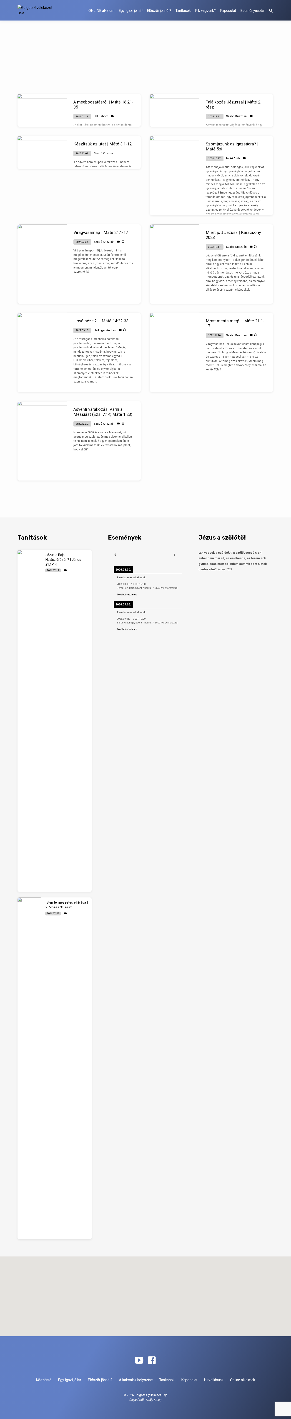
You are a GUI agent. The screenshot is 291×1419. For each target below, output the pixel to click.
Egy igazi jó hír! (131, 10)
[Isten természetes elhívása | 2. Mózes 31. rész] (30, 1068)
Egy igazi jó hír (69, 1380)
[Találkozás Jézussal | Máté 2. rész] (174, 110)
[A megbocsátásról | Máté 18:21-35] (42, 110)
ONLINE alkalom (101, 10)
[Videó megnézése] (113, 116)
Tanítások (183, 10)
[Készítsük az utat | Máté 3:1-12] (42, 152)
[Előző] (115, 555)
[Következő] (174, 555)
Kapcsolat (228, 10)
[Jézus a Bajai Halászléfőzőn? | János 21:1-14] (30, 721)
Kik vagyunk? (205, 10)
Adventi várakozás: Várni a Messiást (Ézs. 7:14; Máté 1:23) (102, 412)
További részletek (127, 594)
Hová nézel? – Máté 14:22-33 (100, 320)
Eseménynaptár (252, 10)
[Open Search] (270, 11)
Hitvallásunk (213, 1380)
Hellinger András (105, 330)
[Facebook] (152, 1360)
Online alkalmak (242, 1380)
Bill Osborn (101, 116)
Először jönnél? (159, 10)
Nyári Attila (233, 158)
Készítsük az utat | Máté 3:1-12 (102, 144)
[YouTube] (139, 1360)
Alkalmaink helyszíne (136, 1380)
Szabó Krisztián (236, 116)
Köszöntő (43, 1380)
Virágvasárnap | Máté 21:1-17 (100, 232)
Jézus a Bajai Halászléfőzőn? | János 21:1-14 (63, 559)
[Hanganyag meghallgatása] (123, 241)
